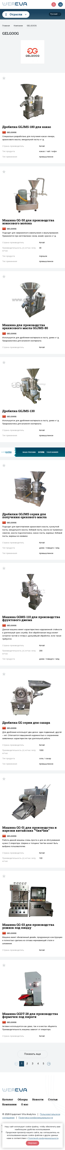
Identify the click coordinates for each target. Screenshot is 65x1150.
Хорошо (32, 1143)
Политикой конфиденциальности (43, 1138)
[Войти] (53, 4)
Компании (9, 1104)
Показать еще (32, 1054)
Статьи (53, 1099)
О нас (24, 1104)
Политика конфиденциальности (36, 1118)
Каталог (7, 1099)
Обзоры (23, 1099)
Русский (53, 14)
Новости (38, 1099)
